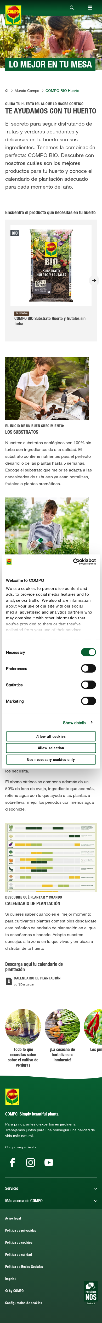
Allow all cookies (51, 737)
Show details (74, 722)
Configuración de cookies (23, 1303)
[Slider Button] (94, 280)
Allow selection (51, 748)
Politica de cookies (18, 1243)
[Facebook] (12, 1162)
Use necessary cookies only (51, 760)
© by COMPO (14, 1291)
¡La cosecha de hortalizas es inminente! (62, 1055)
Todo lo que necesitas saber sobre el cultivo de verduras (23, 1058)
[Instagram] (31, 1162)
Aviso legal (13, 1219)
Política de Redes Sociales (24, 1267)
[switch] (88, 668)
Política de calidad (18, 1255)
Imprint (10, 1279)
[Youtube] (49, 1162)
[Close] (71, 7)
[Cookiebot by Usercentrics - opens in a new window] (73, 561)
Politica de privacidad (21, 1231)
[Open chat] (90, 1293)
